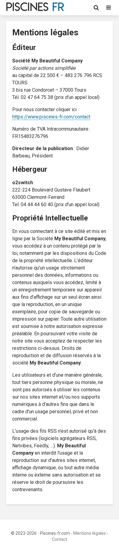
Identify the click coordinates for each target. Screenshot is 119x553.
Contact (59, 539)
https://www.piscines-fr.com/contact (51, 117)
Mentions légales (89, 533)
